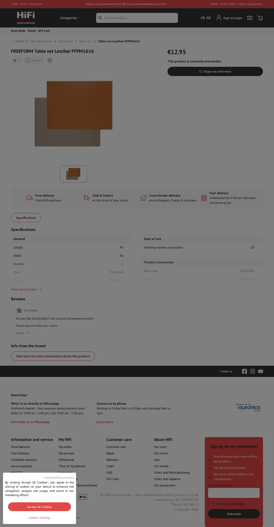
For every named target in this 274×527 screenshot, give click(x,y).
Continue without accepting (59, 477)
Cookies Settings (39, 518)
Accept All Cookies (39, 507)
